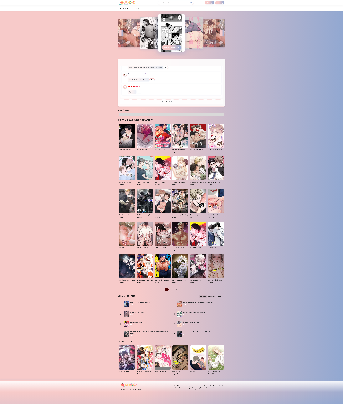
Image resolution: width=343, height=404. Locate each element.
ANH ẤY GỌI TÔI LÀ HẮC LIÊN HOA (140, 302)
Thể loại (137, 8)
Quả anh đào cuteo (125, 8)
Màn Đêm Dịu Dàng (136, 322)
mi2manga (188, 389)
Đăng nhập (219, 3)
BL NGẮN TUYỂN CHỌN (137, 312)
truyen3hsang (213, 388)
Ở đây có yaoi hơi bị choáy (191, 322)
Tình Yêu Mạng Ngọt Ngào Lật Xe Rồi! (194, 312)
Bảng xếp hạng (127, 296)
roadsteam (200, 389)
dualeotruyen (175, 389)
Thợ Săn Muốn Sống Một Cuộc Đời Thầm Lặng (197, 332)
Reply (166, 67)
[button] (121, 33)
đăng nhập (168, 101)
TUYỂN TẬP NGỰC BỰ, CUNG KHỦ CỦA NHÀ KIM (198, 302)
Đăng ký (209, 3)
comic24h (194, 389)
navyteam (182, 389)
